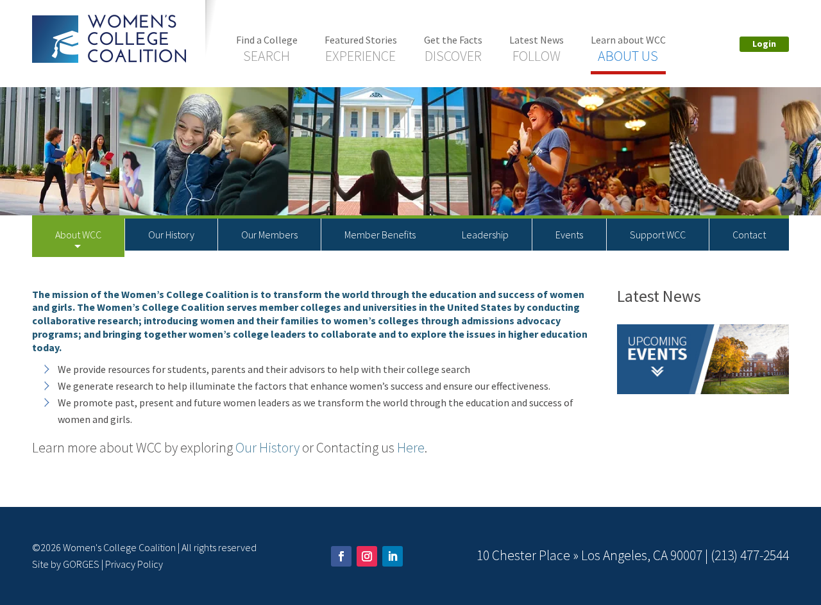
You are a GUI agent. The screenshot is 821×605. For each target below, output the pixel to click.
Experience (361, 49)
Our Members (269, 234)
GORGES (81, 564)
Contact (749, 234)
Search (267, 49)
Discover (453, 49)
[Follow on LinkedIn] (392, 556)
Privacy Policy (134, 564)
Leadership (485, 234)
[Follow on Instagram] (367, 556)
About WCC (78, 234)
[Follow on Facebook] (341, 556)
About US (628, 49)
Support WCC (658, 234)
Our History (171, 234)
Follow (536, 49)
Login (764, 43)
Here (411, 447)
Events (569, 234)
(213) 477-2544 (750, 555)
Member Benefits (380, 234)
